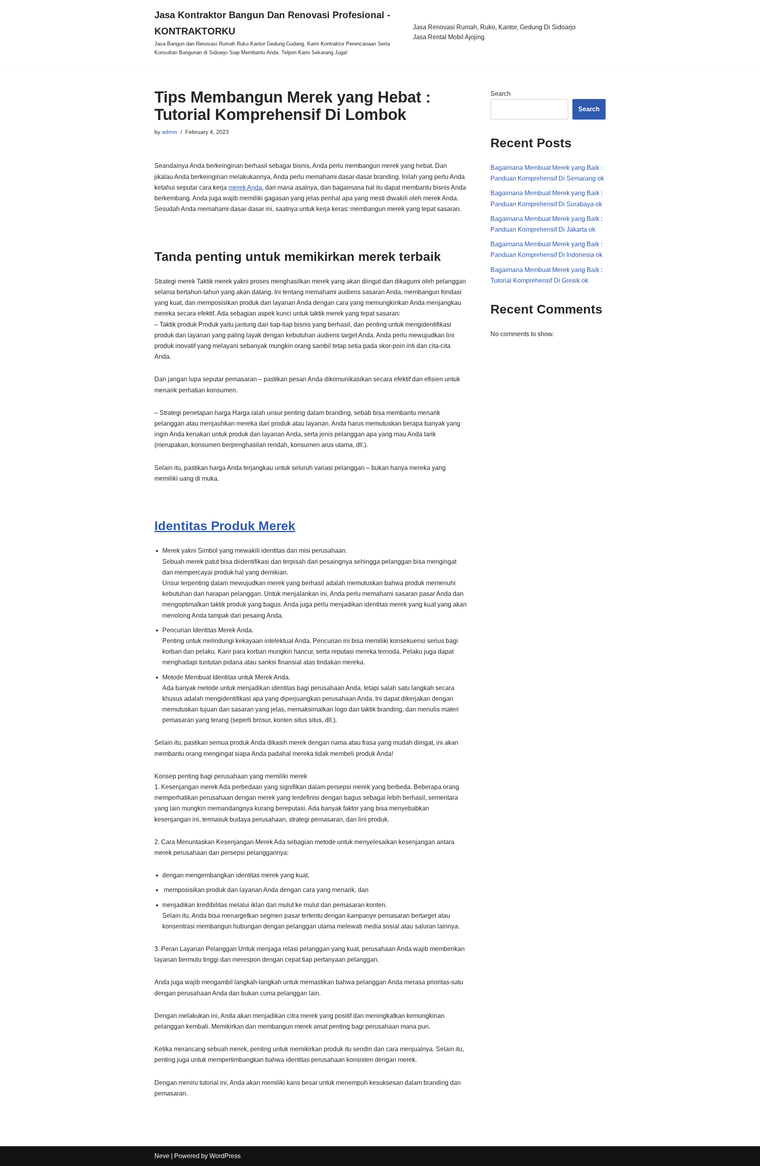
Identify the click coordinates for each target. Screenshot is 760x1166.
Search (500, 93)
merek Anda (245, 187)
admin (169, 132)
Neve (161, 1156)
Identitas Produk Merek (224, 526)
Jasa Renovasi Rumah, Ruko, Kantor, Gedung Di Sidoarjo (494, 27)
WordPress (225, 1156)
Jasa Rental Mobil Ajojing (448, 37)
